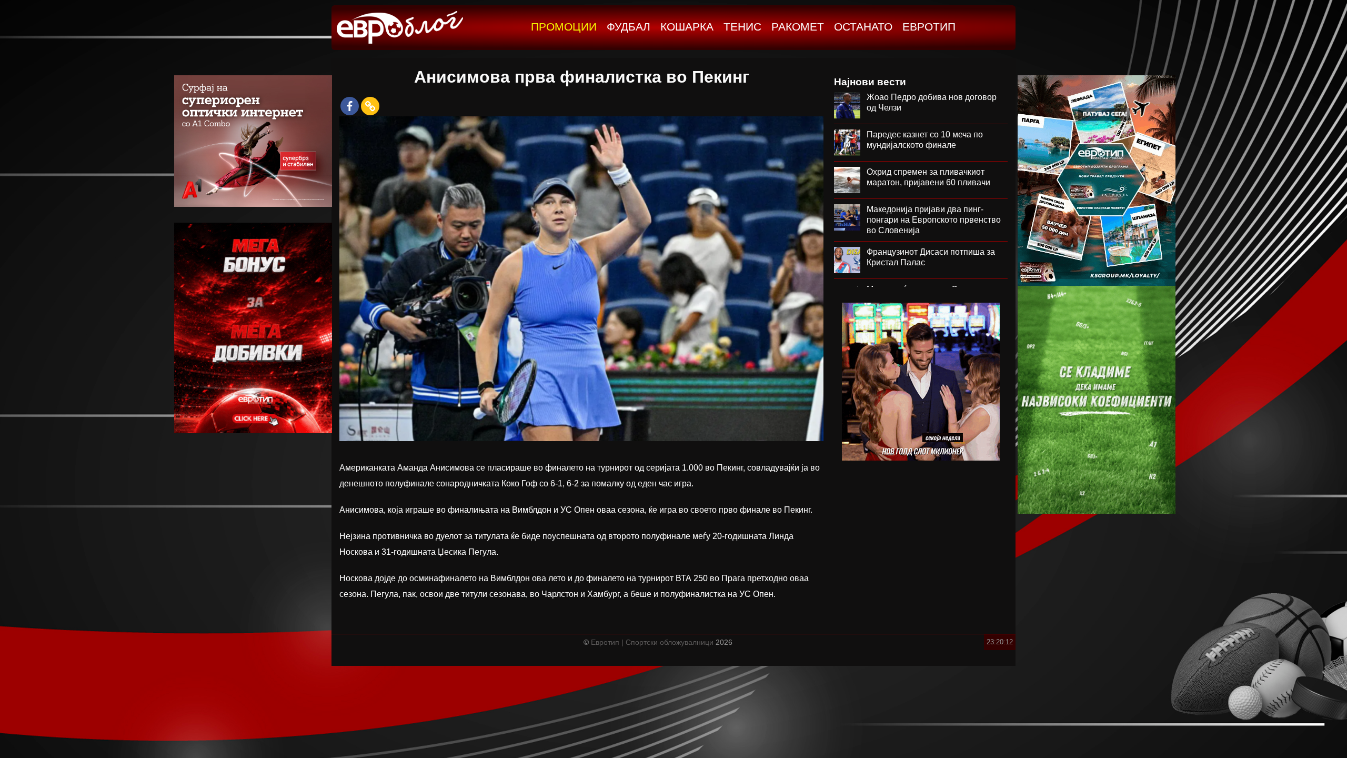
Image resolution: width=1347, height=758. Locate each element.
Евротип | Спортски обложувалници (652, 642)
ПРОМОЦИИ (564, 26)
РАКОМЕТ (797, 26)
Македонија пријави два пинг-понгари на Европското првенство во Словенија (934, 220)
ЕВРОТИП (929, 26)
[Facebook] (349, 106)
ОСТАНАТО (863, 26)
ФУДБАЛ (628, 26)
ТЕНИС (742, 26)
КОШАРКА (686, 26)
